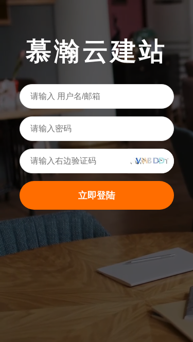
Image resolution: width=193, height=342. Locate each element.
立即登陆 (96, 195)
